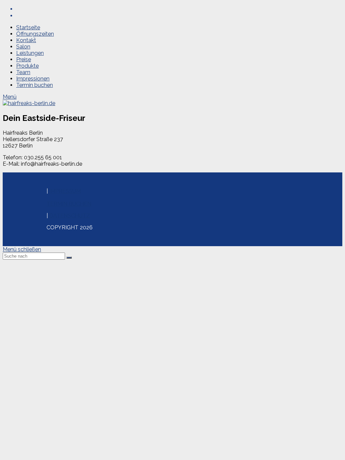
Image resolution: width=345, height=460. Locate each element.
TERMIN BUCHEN (68, 204)
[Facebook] (19, 8)
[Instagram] (19, 15)
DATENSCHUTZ (69, 215)
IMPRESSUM (65, 191)
